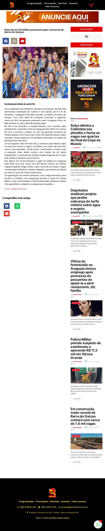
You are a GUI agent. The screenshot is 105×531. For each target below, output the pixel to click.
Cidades (76, 436)
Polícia (76, 303)
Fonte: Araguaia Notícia (15, 188)
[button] (7, 206)
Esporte (76, 154)
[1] (98, 525)
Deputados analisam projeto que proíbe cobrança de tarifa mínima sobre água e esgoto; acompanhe (85, 201)
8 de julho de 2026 (91, 147)
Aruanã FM (76, 147)
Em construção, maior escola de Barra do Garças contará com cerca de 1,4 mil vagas (85, 416)
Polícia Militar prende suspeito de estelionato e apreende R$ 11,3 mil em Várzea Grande (86, 348)
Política (76, 222)
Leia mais (76, 180)
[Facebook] (6, 41)
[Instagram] (14, 41)
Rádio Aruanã (77, 294)
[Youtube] (22, 41)
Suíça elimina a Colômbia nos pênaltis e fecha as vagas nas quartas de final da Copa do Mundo (86, 134)
